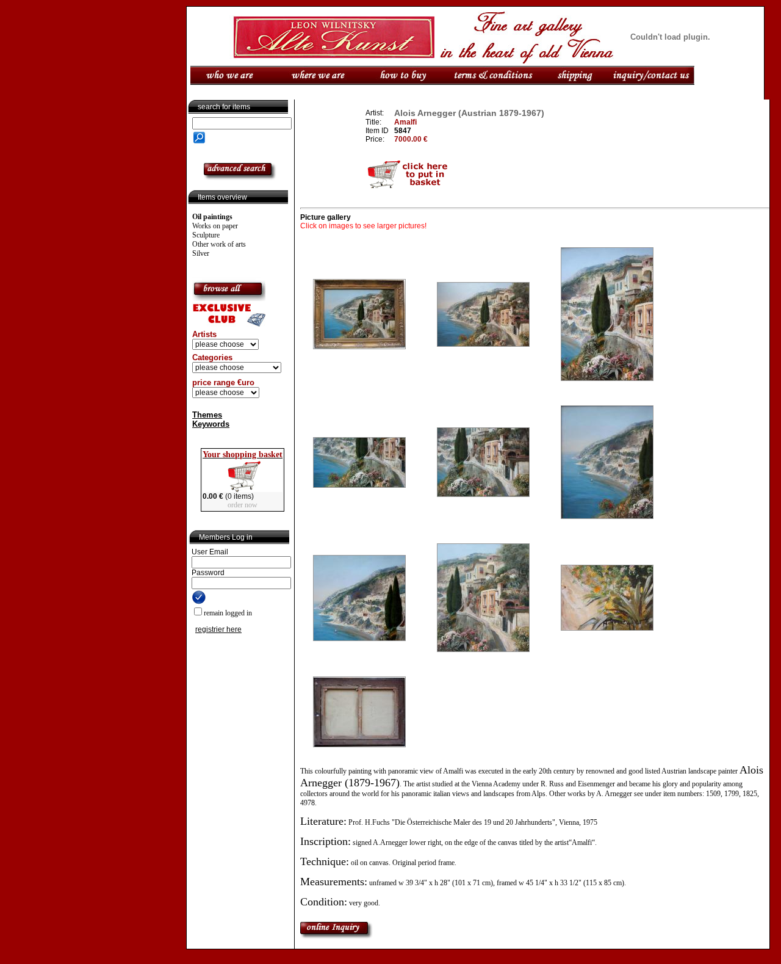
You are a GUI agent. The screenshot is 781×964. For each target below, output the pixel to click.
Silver (200, 253)
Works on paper (215, 226)
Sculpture (206, 235)
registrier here (218, 629)
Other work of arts (219, 244)
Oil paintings (212, 216)
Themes (207, 414)
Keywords (210, 424)
